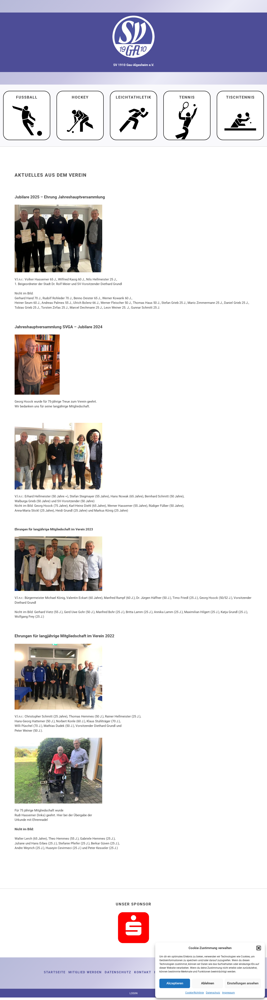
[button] (259, 948)
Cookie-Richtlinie (194, 992)
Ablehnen (207, 983)
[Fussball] (27, 120)
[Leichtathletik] (133, 120)
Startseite (54, 972)
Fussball (27, 97)
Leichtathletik (133, 97)
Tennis (187, 97)
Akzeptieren (174, 983)
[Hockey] (80, 120)
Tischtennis (240, 97)
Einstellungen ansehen (242, 983)
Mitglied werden (85, 972)
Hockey (80, 97)
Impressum (228, 992)
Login (133, 993)
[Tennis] (187, 120)
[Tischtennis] (240, 120)
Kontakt (142, 972)
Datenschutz (213, 992)
